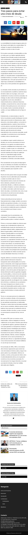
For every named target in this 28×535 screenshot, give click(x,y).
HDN (3, 504)
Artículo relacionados (7, 425)
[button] (26, 2)
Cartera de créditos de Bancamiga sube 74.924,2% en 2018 (6, 385)
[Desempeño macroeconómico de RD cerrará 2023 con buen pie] (5, 450)
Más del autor (5, 427)
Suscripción (3, 496)
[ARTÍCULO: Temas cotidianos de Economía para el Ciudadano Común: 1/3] (5, 443)
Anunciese (3, 493)
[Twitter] (14, 418)
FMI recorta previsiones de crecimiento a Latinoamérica (21, 385)
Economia (3, 8)
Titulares (7, 8)
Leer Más (4, 468)
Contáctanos (4, 499)
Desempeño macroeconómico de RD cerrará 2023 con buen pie (17, 450)
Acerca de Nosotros (6, 490)
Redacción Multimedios (7, 16)
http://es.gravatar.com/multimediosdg (14, 405)
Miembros (3, 507)
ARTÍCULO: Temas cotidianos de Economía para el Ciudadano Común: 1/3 (18, 442)
